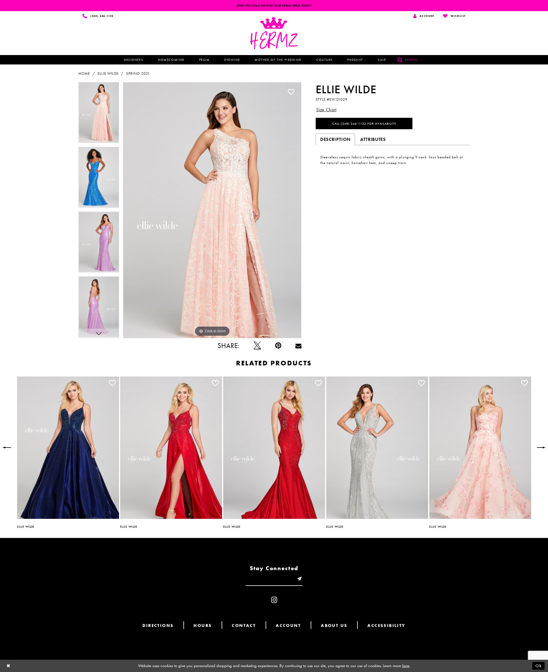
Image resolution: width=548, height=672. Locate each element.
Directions (158, 625)
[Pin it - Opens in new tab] (278, 345)
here (405, 666)
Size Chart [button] (326, 110)
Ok (538, 666)
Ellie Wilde (108, 73)
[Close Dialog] (8, 666)
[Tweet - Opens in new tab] (257, 345)
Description (335, 139)
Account (288, 625)
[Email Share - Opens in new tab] (298, 345)
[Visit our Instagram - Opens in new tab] (274, 600)
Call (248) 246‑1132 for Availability (364, 124)
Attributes (373, 139)
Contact (244, 625)
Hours (203, 625)
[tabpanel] (98, 114)
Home (84, 73)
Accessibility (386, 625)
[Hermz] (274, 33)
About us (334, 625)
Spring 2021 (138, 73)
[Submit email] (299, 579)
